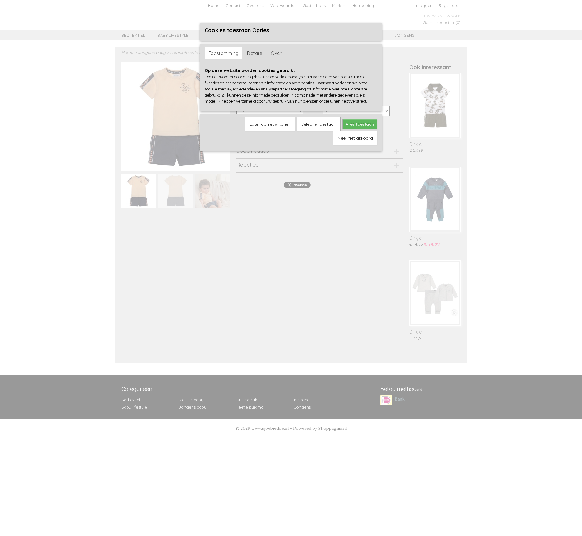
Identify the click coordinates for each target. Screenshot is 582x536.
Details (254, 53)
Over (276, 53)
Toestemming (224, 53)
